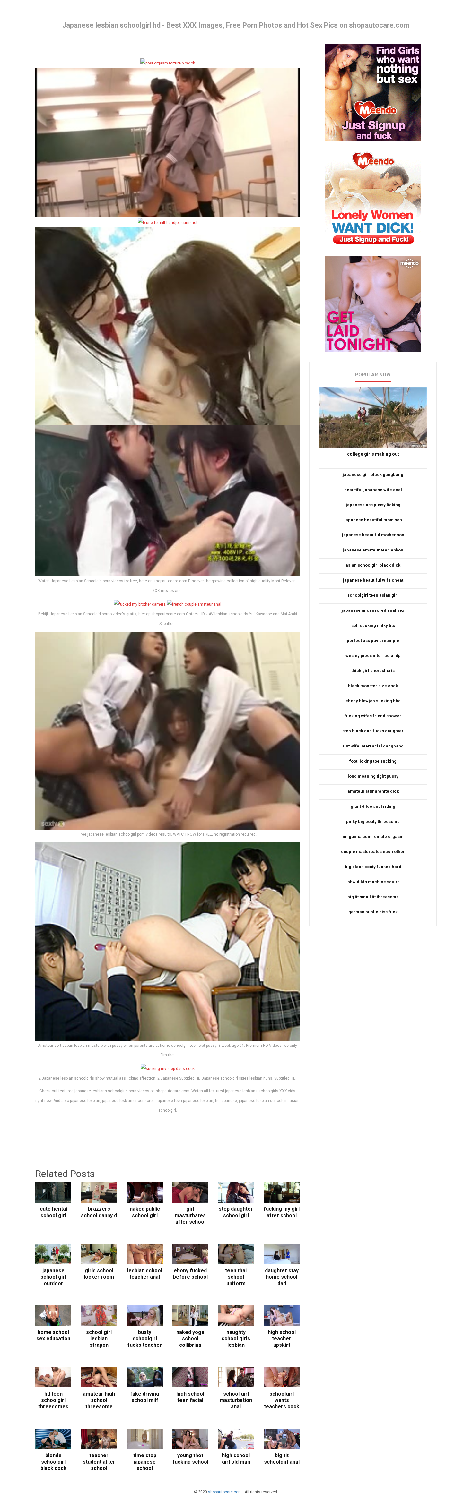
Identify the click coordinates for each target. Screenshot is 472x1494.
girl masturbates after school (190, 1215)
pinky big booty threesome (373, 821)
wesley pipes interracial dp (373, 655)
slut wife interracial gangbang (373, 746)
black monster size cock (373, 685)
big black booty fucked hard (373, 866)
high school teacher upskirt (282, 1338)
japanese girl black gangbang (373, 474)
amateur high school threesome (99, 1400)
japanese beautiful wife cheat (373, 580)
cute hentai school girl (53, 1212)
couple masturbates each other (373, 851)
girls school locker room (99, 1274)
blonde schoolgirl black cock (53, 1461)
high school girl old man (236, 1458)
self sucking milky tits (373, 625)
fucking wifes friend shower (373, 715)
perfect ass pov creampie (373, 640)
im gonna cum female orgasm (373, 836)
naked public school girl (145, 1212)
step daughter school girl (236, 1212)
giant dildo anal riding (373, 806)
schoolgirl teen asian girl (372, 595)
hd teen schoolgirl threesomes (53, 1400)
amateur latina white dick (373, 791)
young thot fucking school (190, 1458)
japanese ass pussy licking (373, 504)
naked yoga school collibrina (190, 1338)
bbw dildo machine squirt (373, 881)
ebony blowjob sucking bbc (373, 700)
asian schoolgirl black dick (372, 565)
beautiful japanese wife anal (373, 489)
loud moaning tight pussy (373, 776)
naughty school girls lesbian (236, 1338)
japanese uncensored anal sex (373, 610)
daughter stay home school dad (282, 1277)
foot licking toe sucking (373, 761)
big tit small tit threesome (373, 896)
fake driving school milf (144, 1397)
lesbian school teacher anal (144, 1274)
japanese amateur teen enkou (373, 550)
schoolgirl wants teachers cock (281, 1400)
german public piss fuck (373, 911)
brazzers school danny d (99, 1212)
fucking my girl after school (282, 1212)
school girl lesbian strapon (99, 1338)
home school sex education (53, 1335)
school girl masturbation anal (236, 1400)
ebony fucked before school (190, 1274)
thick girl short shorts (373, 670)
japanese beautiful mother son (373, 535)
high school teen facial (190, 1397)
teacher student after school (99, 1461)
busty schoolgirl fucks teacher (144, 1338)
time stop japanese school (144, 1461)
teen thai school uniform (236, 1277)
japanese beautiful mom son (373, 519)
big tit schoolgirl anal (282, 1458)
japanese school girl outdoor (53, 1277)
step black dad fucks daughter (373, 731)
